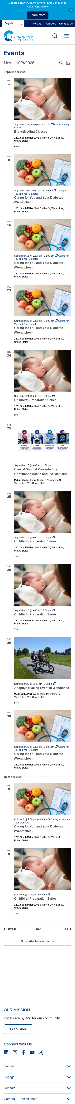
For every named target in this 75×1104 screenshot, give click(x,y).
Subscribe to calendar (35, 941)
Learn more (37, 15)
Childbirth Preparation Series (35, 400)
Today (37, 929)
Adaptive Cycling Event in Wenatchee (41, 687)
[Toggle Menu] (66, 35)
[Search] (55, 36)
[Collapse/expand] (70, 9)
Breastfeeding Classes (30, 131)
